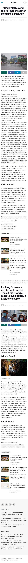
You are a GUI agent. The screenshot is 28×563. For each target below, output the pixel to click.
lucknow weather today (8, 228)
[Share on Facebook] (11, 72)
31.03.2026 (21, 305)
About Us (3, 558)
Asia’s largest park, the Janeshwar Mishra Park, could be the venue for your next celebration (12, 514)
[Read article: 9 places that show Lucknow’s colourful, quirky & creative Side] (5, 261)
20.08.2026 (12, 274)
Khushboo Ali (14, 255)
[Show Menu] (2, 2)
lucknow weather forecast (9, 226)
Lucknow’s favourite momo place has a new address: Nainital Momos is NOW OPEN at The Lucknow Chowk (13, 520)
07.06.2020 (21, 20)
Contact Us (19, 558)
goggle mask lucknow (11, 442)
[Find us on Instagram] (10, 504)
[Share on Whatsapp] (4, 72)
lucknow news (9, 224)
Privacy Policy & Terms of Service (9, 560)
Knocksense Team (11, 20)
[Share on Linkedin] (17, 72)
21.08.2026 (12, 246)
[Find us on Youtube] (13, 504)
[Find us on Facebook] (2, 504)
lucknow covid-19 (6, 444)
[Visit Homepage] (14, 2)
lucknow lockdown (18, 444)
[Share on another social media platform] (24, 72)
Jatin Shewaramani (15, 244)
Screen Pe (10, 558)
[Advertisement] (14, 36)
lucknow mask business (8, 447)
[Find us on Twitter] (6, 504)
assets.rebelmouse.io (21, 163)
